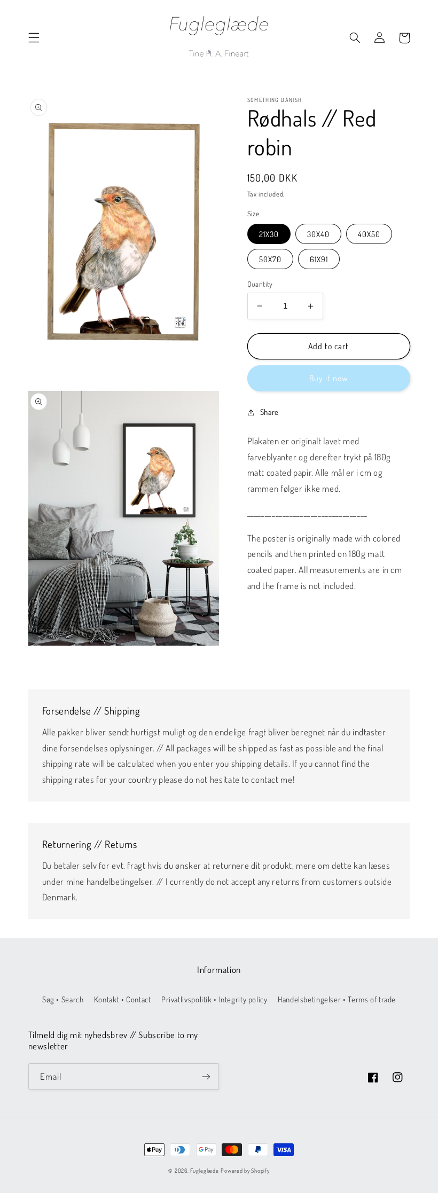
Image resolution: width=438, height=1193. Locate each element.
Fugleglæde (204, 1170)
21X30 (269, 234)
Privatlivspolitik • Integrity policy (214, 999)
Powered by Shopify (245, 1170)
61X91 (319, 259)
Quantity (260, 283)
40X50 (369, 234)
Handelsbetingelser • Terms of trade (337, 999)
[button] (33, 38)
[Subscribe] (206, 1076)
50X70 (270, 259)
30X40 (318, 234)
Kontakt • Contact (122, 999)
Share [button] (269, 412)
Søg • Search (63, 999)
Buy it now (328, 378)
